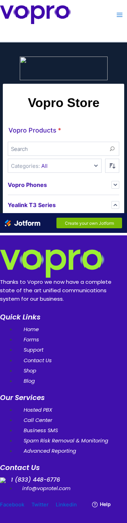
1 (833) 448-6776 (35, 480)
